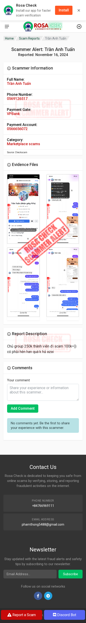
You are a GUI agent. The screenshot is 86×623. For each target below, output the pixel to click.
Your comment (18, 380)
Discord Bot (66, 615)
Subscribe (70, 574)
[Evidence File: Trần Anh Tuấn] (23, 209)
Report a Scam (23, 615)
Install (64, 10)
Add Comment (23, 408)
